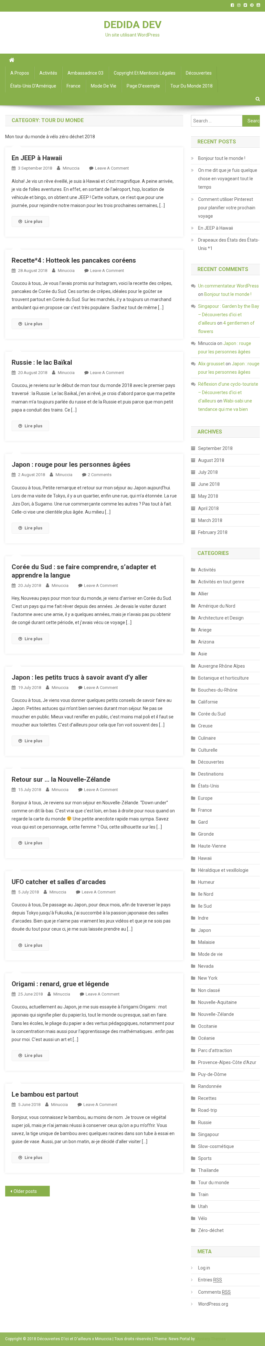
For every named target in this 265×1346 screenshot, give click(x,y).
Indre (203, 918)
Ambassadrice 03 (85, 73)
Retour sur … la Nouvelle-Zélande (61, 779)
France (73, 86)
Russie (205, 1122)
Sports (205, 1158)
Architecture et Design (221, 618)
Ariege (205, 629)
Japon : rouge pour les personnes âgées (71, 464)
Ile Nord (205, 894)
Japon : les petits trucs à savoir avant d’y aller (80, 677)
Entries (210, 1279)
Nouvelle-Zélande (216, 1014)
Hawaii (205, 858)
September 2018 (215, 448)
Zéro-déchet (211, 1230)
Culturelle (207, 750)
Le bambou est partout (45, 1094)
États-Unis (208, 785)
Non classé (209, 990)
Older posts (25, 1191)
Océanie (206, 1038)
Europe (205, 798)
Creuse (205, 725)
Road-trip (207, 1110)
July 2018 (208, 472)
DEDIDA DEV (133, 24)
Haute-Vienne (212, 846)
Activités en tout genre (221, 581)
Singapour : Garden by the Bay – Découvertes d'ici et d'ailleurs (228, 315)
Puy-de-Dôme (212, 1074)
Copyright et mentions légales (144, 73)
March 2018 (210, 520)
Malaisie (206, 942)
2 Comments (99, 474)
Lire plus (33, 221)
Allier (203, 593)
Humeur (206, 882)
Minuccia (71, 168)
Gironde (206, 834)
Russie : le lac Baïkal (42, 362)
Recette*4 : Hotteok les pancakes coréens (74, 260)
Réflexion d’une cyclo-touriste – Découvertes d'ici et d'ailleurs (228, 392)
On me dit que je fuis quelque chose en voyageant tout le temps (227, 179)
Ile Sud (205, 906)
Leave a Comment (112, 168)
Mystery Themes (211, 1339)
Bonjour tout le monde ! (221, 158)
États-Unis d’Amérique (33, 86)
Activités (48, 73)
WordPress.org (213, 1304)
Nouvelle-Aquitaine (217, 1002)
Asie (202, 653)
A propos (19, 73)
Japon (204, 930)
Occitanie (207, 1026)
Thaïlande (208, 1170)
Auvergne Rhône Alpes (221, 666)
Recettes (207, 1098)
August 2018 (211, 460)
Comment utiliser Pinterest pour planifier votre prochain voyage (226, 208)
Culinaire (207, 738)
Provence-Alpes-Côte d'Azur (227, 1062)
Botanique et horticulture (223, 678)
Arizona (206, 641)
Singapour (208, 1134)
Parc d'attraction (215, 1050)
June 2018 (209, 484)
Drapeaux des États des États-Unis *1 (229, 244)
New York (207, 978)
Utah (203, 1206)
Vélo (202, 1218)
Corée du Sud (212, 713)
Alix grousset (211, 363)
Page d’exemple (143, 86)
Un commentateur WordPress (228, 285)
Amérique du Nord (216, 606)
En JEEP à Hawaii (37, 158)
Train (203, 1194)
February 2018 (213, 532)
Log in (204, 1267)
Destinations (211, 774)
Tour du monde (213, 1182)
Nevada (206, 966)
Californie (208, 701)
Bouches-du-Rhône (218, 690)
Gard (203, 822)
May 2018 (208, 496)
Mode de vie (103, 86)
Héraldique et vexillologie (223, 870)
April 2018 (208, 508)
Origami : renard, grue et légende (60, 984)
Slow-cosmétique (216, 1146)
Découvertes (199, 73)
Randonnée (210, 1086)
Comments (214, 1292)
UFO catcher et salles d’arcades (59, 882)
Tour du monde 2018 (191, 86)
